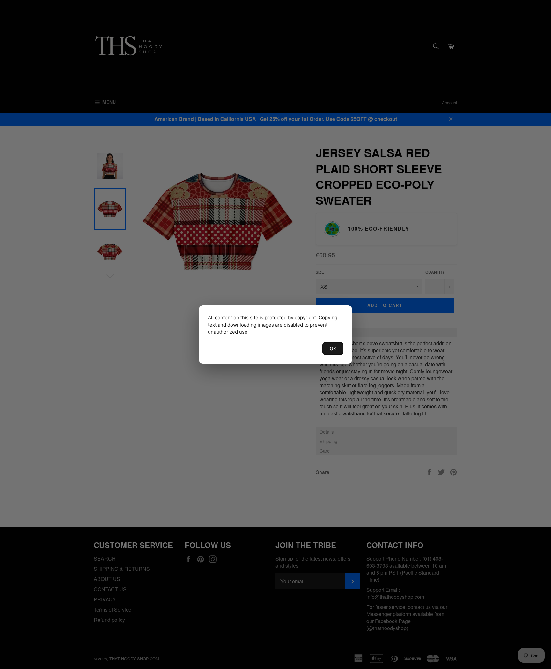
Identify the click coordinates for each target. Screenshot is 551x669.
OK (333, 348)
